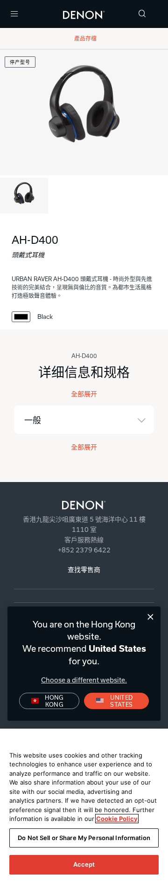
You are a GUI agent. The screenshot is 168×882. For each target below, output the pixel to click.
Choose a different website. (84, 680)
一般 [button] (32, 420)
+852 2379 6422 (84, 550)
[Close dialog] (150, 616)
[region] (84, 805)
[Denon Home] (84, 14)
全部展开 (84, 394)
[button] (142, 14)
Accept (84, 864)
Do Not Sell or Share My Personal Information (84, 837)
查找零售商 (84, 569)
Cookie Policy (117, 818)
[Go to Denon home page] (84, 505)
